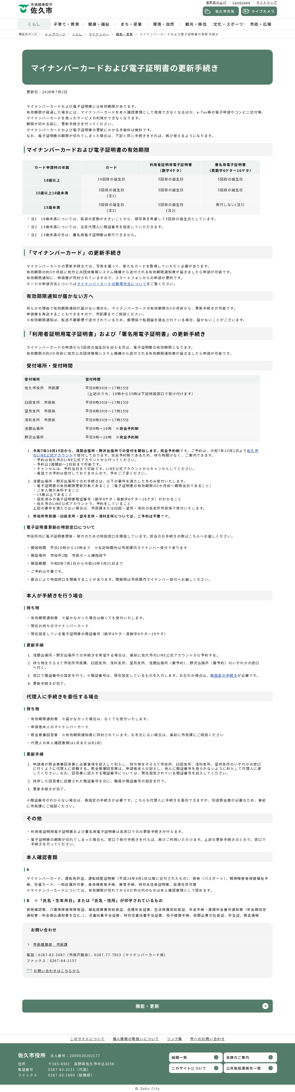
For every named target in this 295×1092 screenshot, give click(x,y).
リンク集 (174, 1038)
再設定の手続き (223, 675)
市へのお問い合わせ (207, 1038)
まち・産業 (131, 24)
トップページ (55, 34)
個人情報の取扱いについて (136, 1038)
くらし (34, 24)
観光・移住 (196, 24)
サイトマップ (266, 2)
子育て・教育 (66, 24)
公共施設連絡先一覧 (243, 1068)
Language (241, 2)
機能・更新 (124, 34)
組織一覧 (179, 1057)
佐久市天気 (225, 11)
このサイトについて (87, 1038)
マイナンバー (99, 34)
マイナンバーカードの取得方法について (112, 283)
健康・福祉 (99, 24)
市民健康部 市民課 (50, 944)
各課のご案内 (238, 1057)
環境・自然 (163, 24)
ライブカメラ (263, 11)
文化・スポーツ (228, 24)
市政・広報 (261, 24)
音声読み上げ (216, 2)
